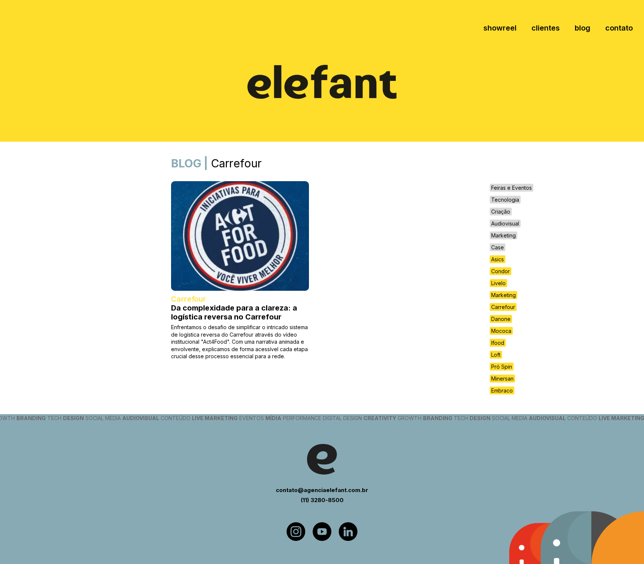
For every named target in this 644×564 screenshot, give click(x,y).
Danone (501, 319)
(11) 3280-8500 (322, 500)
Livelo (498, 283)
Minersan (502, 378)
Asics (497, 259)
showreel (500, 27)
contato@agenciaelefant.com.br (322, 490)
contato (619, 27)
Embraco (502, 390)
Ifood (497, 343)
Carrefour (503, 307)
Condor (500, 271)
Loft (496, 355)
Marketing (503, 235)
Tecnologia (505, 199)
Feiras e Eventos (511, 188)
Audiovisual (505, 223)
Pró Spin (501, 366)
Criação (500, 211)
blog (582, 27)
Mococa (501, 331)
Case (497, 247)
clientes (545, 27)
